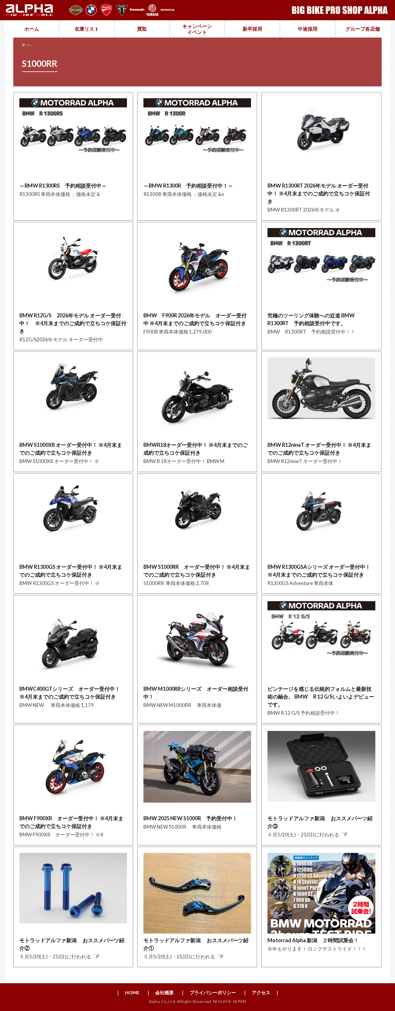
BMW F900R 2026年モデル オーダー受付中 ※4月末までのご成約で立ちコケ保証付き (195, 319)
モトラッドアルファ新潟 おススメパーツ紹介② (71, 944)
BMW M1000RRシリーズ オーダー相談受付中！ (195, 693)
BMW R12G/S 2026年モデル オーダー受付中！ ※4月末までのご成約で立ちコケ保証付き (72, 323)
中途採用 (308, 29)
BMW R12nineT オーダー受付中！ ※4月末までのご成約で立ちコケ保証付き (319, 449)
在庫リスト (87, 29)
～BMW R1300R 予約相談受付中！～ (188, 185)
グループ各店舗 (363, 29)
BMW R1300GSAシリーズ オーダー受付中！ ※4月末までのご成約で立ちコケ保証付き (318, 571)
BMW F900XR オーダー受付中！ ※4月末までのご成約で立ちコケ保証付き (71, 822)
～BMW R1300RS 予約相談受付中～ (63, 185)
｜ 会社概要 (160, 992)
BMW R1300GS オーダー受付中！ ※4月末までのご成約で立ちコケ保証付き (70, 571)
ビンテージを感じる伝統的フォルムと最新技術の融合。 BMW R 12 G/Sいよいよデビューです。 (320, 697)
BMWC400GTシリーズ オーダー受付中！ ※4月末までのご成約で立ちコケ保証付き (69, 693)
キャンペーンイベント (197, 29)
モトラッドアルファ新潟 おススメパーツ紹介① (195, 944)
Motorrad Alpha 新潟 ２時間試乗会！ (313, 940)
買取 (142, 29)
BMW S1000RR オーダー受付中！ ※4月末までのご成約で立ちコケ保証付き (196, 571)
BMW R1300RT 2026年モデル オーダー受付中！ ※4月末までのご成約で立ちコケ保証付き (318, 193)
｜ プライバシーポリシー (208, 992)
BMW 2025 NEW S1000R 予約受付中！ (190, 818)
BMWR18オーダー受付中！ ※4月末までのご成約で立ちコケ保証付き (195, 449)
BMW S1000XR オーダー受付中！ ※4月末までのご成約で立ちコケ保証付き (70, 449)
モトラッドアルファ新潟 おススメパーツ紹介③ (319, 822)
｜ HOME (127, 992)
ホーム (31, 29)
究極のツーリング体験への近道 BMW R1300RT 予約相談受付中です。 (313, 319)
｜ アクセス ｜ (261, 992)
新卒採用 (252, 29)
